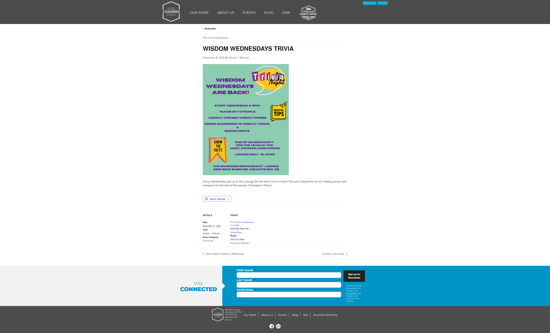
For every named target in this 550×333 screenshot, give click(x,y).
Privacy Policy (351, 293)
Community (208, 240)
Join (286, 13)
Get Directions (231, 314)
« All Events (209, 28)
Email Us (228, 320)
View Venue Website (239, 242)
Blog (269, 13)
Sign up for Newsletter (354, 276)
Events (249, 13)
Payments (370, 3)
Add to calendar (217, 198)
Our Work (199, 13)
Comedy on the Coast (333, 253)
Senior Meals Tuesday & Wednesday (225, 253)
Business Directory (325, 315)
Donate (382, 3)
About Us (225, 13)
